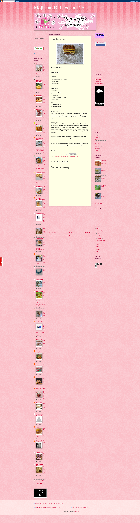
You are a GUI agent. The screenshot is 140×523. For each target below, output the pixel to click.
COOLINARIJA (40, 239)
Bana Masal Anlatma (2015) (40, 304)
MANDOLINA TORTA (44, 406)
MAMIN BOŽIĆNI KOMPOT (44, 395)
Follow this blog (100, 44)
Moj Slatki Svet (39, 291)
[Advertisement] (70, 219)
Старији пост (87, 232)
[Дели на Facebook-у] (74, 154)
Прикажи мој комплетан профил (99, 82)
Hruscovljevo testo (44, 380)
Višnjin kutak (39, 310)
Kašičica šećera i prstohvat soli (39, 414)
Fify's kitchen (39, 402)
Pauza (44, 442)
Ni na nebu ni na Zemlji (40, 123)
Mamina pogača (44, 456)
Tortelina (38, 377)
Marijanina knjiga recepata (40, 364)
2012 (97, 246)
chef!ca (37, 303)
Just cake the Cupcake (39, 484)
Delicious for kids (40, 213)
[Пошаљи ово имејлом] (69, 154)
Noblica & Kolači (40, 481)
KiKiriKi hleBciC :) (44, 313)
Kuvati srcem (39, 478)
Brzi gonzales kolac (103, 195)
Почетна (70, 232)
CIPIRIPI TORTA (44, 342)
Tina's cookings (39, 64)
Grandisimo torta (101, 240)
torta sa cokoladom (62, 156)
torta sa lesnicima (71, 156)
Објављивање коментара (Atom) (64, 235)
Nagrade (97, 141)
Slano (96, 139)
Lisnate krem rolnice (44, 231)
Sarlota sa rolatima (103, 169)
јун (99, 233)
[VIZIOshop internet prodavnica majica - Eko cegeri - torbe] (47, 507)
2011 (97, 249)
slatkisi (56, 156)
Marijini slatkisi (39, 254)
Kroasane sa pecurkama (103, 162)
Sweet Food (38, 227)
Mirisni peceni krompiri (44, 470)
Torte (77, 156)
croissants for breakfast (39, 322)
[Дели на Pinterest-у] (75, 154)
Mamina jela (39, 109)
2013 (97, 244)
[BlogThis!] (71, 154)
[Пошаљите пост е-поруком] (66, 154)
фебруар (100, 236)
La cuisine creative (40, 186)
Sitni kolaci (97, 144)
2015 (97, 228)
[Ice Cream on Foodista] (39, 48)
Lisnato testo (97, 146)
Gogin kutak (39, 268)
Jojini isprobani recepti (39, 351)
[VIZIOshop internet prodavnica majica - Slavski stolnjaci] (79, 507)
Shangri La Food (40, 441)
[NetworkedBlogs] (100, 42)
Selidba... (44, 417)
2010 (97, 251)
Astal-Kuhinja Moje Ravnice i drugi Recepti (39, 80)
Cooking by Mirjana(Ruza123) (40, 198)
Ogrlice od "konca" (44, 271)
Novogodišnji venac (44, 190)
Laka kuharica (39, 156)
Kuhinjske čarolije (40, 172)
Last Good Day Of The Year (40, 464)
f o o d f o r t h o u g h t (40, 389)
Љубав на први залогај (39, 138)
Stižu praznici (44, 282)
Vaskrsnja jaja (44, 368)
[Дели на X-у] (72, 154)
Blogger (77, 511)
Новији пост (53, 232)
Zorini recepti (39, 95)
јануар (99, 238)
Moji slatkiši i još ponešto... (61, 7)
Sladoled (97, 148)
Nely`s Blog (38, 427)
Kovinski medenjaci (103, 177)
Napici (96, 150)
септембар (100, 231)
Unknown (98, 79)
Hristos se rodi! (103, 185)
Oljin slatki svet (39, 279)
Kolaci (96, 137)
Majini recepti (39, 339)
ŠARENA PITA (44, 294)
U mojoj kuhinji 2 (40, 452)
